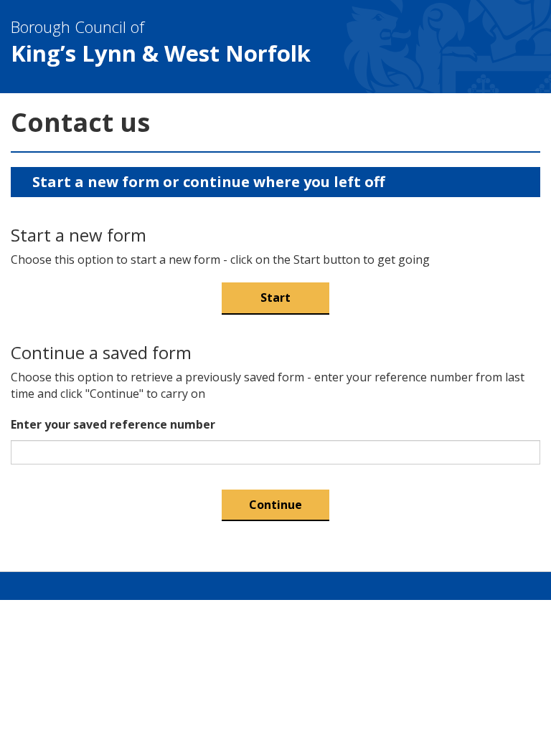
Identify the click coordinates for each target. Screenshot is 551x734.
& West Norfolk (161, 42)
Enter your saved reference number (113, 424)
